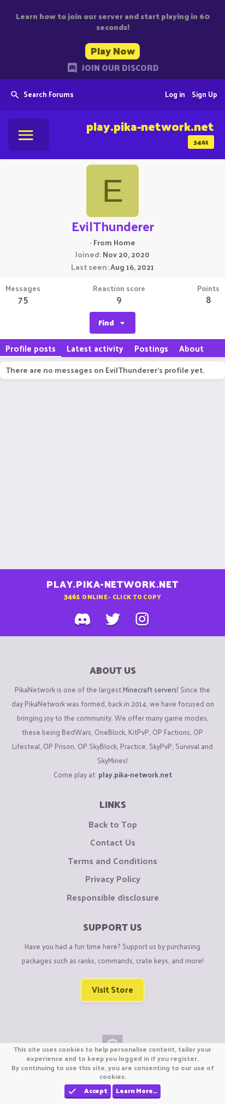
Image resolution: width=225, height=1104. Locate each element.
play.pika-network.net (135, 774)
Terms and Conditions (112, 861)
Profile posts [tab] (30, 348)
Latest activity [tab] (95, 348)
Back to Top (112, 824)
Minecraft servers (150, 689)
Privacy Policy (112, 879)
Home (124, 242)
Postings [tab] (151, 348)
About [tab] (191, 348)
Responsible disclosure (113, 897)
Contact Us (112, 842)
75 (23, 299)
